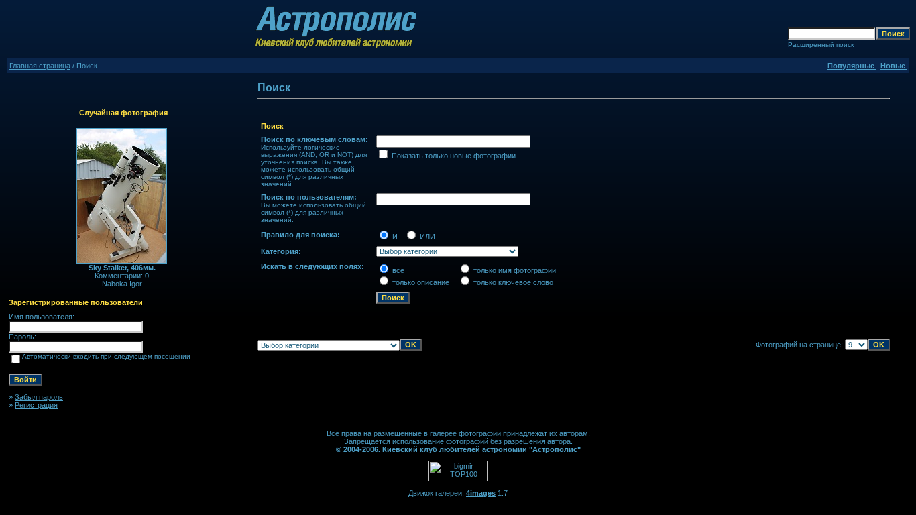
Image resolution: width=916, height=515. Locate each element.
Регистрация (36, 405)
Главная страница (39, 66)
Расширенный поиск (821, 44)
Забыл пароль (39, 397)
